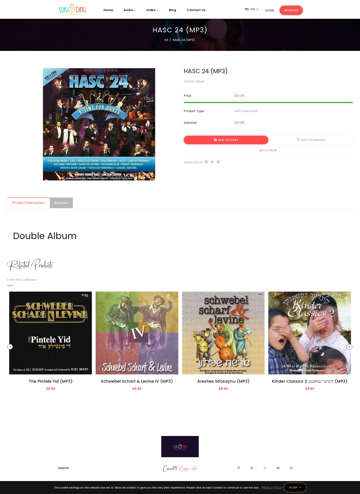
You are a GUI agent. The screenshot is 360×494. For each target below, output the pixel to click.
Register (291, 10)
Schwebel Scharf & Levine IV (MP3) (137, 381)
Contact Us (196, 10)
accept (295, 487)
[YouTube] (279, 468)
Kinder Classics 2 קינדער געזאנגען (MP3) (309, 381)
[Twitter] (240, 468)
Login (269, 10)
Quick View (50, 369)
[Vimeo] (291, 468)
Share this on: (193, 162)
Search (63, 468)
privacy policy (272, 487)
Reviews (61, 202)
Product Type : (194, 111)
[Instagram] (266, 468)
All (166, 40)
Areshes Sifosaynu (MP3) (223, 381)
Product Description (28, 202)
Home (108, 10)
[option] (99, 124)
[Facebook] (253, 468)
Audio (129, 10)
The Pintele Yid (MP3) (51, 381)
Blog (172, 10)
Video (151, 10)
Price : (188, 96)
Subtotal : (191, 123)
